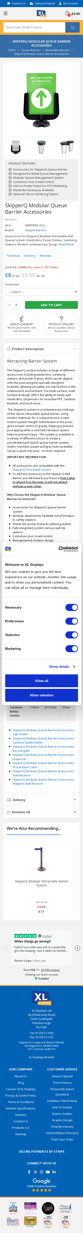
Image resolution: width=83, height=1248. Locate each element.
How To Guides (62, 1107)
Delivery (29, 256)
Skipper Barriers (36, 230)
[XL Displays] (41, 13)
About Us (21, 1076)
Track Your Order (62, 1139)
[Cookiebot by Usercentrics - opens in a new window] (59, 549)
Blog (21, 1083)
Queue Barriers (31, 50)
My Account (70, 3)
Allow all (41, 680)
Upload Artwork (45, 3)
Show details (59, 666)
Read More (66, 244)
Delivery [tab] (19, 800)
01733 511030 (44, 1033)
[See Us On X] (35, 1170)
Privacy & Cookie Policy (20, 1095)
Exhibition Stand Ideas (62, 1101)
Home (12, 50)
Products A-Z (20, 1128)
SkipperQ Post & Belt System (32, 470)
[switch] (71, 621)
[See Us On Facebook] (29, 1170)
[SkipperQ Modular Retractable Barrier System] (41, 859)
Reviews (45, 256)
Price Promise (62, 1083)
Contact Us (18, 3)
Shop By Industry (62, 1126)
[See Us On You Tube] (47, 1170)
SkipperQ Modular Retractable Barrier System (41, 883)
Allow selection (41, 695)
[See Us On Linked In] (54, 1170)
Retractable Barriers (57, 50)
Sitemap (20, 1134)
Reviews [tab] (21, 812)
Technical (13, 256)
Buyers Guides (62, 1114)
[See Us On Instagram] (41, 1170)
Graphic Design (62, 1120)
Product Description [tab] (28, 349)
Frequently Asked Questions (62, 1091)
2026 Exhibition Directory (62, 1133)
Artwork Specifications (21, 1108)
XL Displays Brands (41, 1057)
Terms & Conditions (21, 1102)
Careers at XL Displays (21, 1089)
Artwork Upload (62, 1076)
